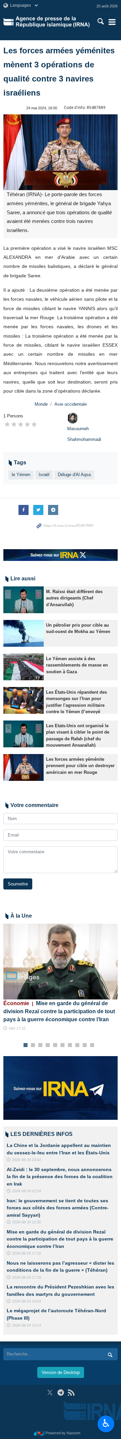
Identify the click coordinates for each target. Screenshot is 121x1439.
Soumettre (18, 883)
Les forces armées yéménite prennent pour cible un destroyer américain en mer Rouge (80, 765)
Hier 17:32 (17, 1028)
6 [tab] (63, 1045)
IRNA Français (52, 21)
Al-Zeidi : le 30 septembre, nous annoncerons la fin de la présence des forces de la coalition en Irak (60, 1177)
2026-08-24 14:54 (26, 1301)
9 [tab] (85, 1045)
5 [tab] (55, 1045)
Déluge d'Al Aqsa (74, 474)
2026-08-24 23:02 (26, 1160)
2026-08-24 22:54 (26, 1191)
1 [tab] (26, 1045)
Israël (44, 474)
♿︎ (106, 1423)
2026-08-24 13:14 (26, 1325)
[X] (49, 1392)
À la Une (21, 916)
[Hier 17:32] (60, 962)
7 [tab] (70, 1045)
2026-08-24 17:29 (26, 1277)
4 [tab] (48, 1045)
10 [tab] (92, 1045)
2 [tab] (33, 1045)
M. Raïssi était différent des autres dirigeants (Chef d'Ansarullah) (74, 598)
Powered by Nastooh (63, 1433)
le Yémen (21, 474)
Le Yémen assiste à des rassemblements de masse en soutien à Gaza (77, 665)
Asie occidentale (70, 404)
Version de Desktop (61, 1372)
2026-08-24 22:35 (26, 1222)
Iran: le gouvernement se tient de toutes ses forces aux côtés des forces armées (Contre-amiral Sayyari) (58, 1208)
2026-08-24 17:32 (26, 1253)
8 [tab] (77, 1045)
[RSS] (71, 1392)
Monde (41, 404)
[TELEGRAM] (60, 1392)
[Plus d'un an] (23, 599)
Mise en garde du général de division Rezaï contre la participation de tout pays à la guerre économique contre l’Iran (59, 1011)
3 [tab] (40, 1045)
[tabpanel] (60, 978)
